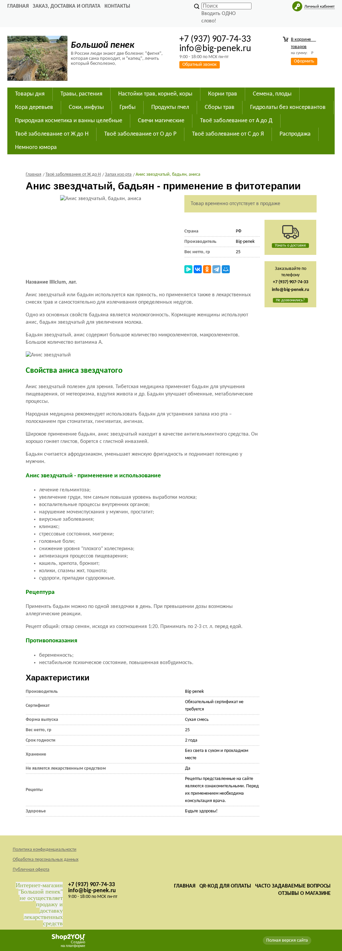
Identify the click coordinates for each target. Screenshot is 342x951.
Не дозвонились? (290, 300)
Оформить (304, 61)
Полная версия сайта (287, 940)
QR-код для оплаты (225, 886)
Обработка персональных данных (45, 859)
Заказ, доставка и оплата (67, 6)
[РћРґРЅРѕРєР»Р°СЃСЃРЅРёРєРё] (207, 269)
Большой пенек (102, 45)
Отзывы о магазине (304, 893)
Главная (18, 6)
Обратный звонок (199, 64)
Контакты (117, 6)
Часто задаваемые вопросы (293, 886)
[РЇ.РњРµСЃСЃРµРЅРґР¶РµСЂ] (188, 269)
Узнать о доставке (290, 246)
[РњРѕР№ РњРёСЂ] (226, 269)
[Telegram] (216, 269)
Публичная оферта (31, 869)
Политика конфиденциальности (44, 849)
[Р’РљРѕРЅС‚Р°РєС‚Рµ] (198, 269)
